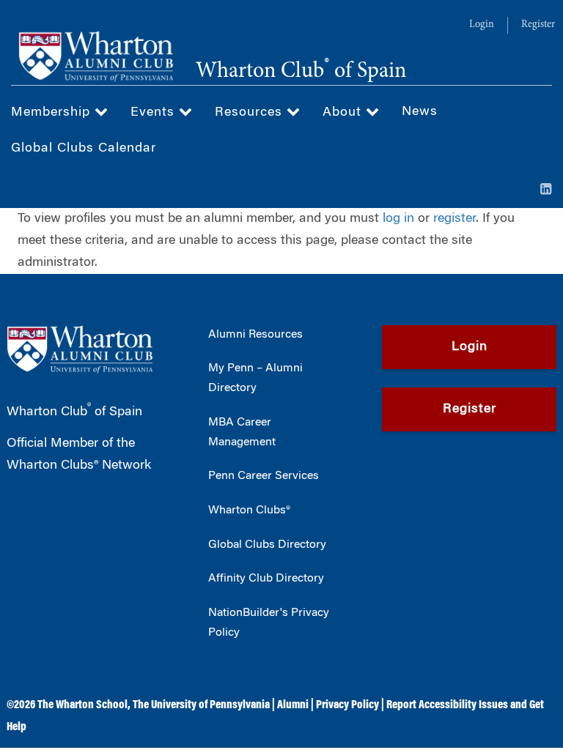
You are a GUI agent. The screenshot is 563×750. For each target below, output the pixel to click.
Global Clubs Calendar (83, 148)
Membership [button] (53, 112)
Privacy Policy (347, 705)
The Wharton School (82, 705)
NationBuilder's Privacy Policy (268, 623)
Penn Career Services (263, 476)
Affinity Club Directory (266, 578)
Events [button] (154, 112)
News (420, 112)
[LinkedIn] (546, 190)
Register (538, 25)
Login (481, 25)
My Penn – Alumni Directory (255, 378)
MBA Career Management (242, 432)
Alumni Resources (255, 335)
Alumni (293, 705)
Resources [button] (251, 112)
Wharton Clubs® (249, 510)
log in (398, 219)
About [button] (344, 112)
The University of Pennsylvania (201, 705)
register (454, 219)
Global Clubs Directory (267, 545)
